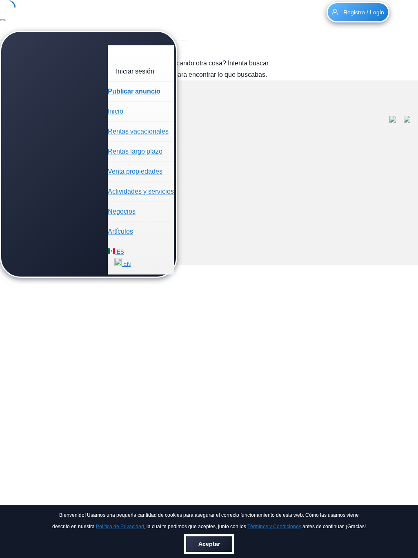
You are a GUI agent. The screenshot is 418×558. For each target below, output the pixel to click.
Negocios (122, 211)
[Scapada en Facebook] (396, 120)
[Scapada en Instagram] (411, 120)
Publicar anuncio (134, 91)
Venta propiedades (135, 171)
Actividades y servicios (141, 191)
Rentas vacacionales (138, 131)
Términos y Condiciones (274, 526)
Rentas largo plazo (135, 151)
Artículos (120, 231)
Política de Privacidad (120, 526)
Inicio (115, 111)
